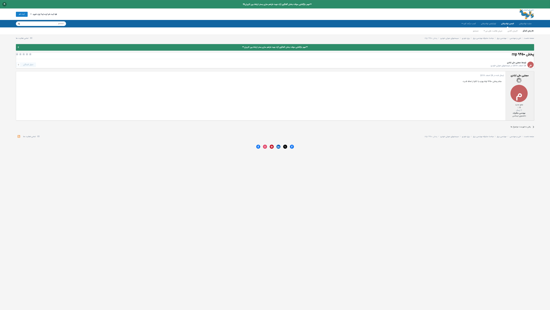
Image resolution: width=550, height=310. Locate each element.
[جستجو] (19, 23)
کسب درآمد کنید (469, 23)
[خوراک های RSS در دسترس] (19, 137)
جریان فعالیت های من (493, 31)
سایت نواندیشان (525, 23)
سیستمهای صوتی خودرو (500, 65)
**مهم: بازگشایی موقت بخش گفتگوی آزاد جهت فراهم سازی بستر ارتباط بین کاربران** (277, 4)
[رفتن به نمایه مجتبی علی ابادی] (530, 65)
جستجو (476, 31)
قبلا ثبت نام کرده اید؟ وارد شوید (44, 14)
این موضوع (30, 23)
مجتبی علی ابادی (514, 62)
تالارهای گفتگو (528, 31)
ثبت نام (22, 14)
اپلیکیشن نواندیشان (488, 23)
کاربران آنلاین (512, 31)
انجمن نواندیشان (507, 23)
